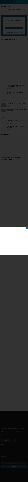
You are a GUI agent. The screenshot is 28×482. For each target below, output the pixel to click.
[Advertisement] (14, 241)
